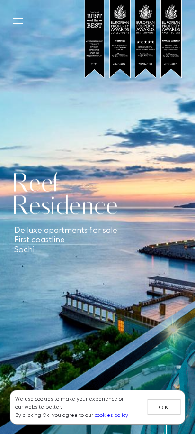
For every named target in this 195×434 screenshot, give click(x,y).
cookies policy (111, 415)
